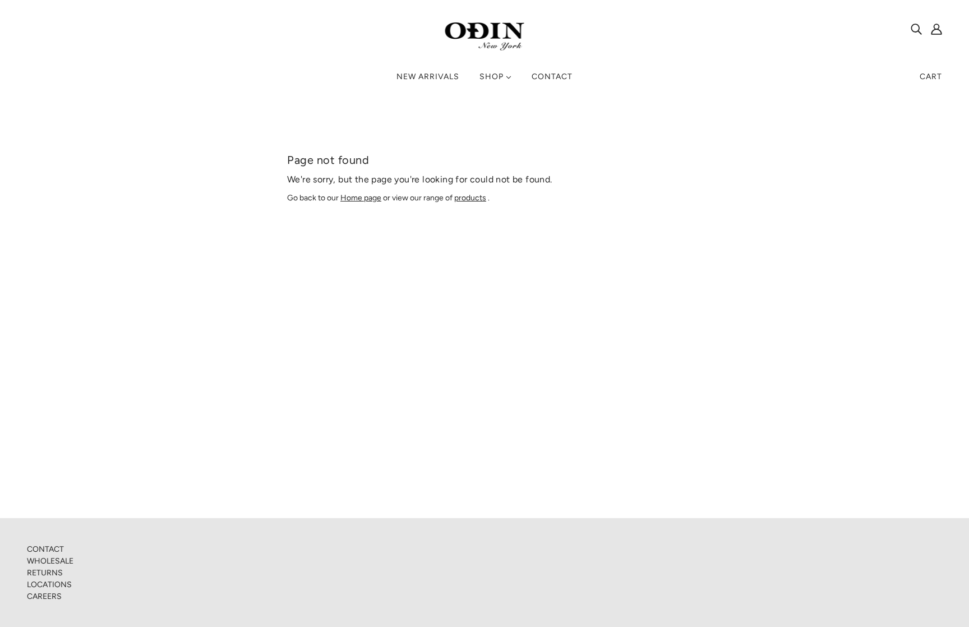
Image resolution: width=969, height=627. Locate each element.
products (470, 198)
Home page (360, 198)
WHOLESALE (50, 561)
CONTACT (45, 549)
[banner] (484, 36)
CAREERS (44, 596)
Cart (931, 76)
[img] (916, 28)
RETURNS (45, 573)
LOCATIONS (49, 584)
